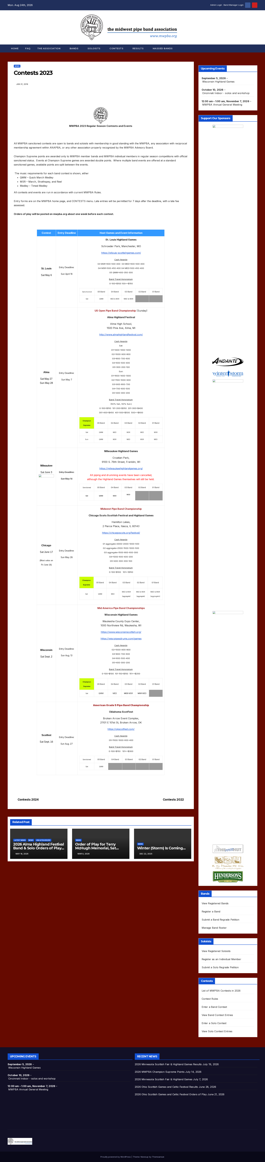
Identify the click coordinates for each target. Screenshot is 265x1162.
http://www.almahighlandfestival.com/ (121, 334)
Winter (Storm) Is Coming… (161, 848)
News (17, 66)
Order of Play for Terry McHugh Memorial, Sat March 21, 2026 (95, 848)
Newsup (144, 1157)
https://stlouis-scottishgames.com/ (121, 252)
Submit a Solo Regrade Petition (220, 967)
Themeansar (158, 1157)
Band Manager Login (234, 5)
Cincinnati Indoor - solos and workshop (226, 93)
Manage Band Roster (214, 927)
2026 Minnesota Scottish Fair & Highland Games (163, 1079)
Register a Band (211, 911)
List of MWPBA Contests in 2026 (221, 990)
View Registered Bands (215, 903)
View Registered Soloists (216, 951)
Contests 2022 (173, 799)
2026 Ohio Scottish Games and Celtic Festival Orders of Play (171, 1094)
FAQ (28, 48)
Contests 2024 (28, 799)
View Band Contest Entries (217, 1015)
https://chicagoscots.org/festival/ (121, 532)
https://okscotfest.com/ (121, 729)
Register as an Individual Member (221, 959)
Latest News (20, 840)
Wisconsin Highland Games (218, 81)
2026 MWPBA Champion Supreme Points (159, 1071)
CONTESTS (116, 48)
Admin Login (216, 5)
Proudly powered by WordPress (115, 1157)
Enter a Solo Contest (214, 1023)
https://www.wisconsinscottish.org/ (121, 632)
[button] (255, 48)
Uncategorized (43, 840)
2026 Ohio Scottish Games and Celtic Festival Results (166, 1086)
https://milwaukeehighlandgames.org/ (121, 468)
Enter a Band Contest (214, 1006)
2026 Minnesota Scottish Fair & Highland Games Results (168, 1064)
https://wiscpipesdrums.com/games (121, 638)
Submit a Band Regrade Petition (220, 919)
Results (138, 48)
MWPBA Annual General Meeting (222, 104)
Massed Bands (163, 48)
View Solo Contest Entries (217, 1031)
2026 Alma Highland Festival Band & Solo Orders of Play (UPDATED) (38, 848)
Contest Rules (210, 998)
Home (14, 48)
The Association (49, 48)
